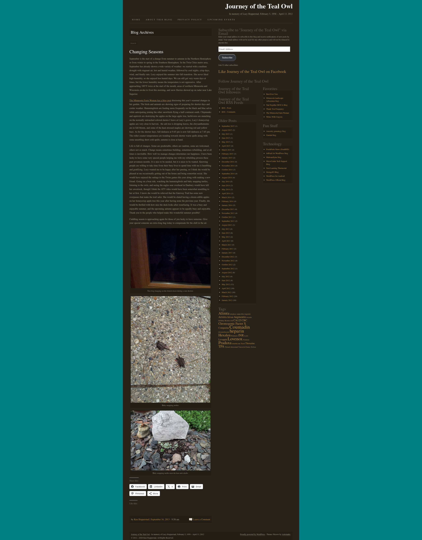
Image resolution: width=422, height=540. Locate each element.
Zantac (247, 347)
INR (241, 335)
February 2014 (227, 201)
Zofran (253, 347)
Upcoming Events (221, 19)
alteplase (233, 314)
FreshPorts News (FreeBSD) (277, 149)
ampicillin (240, 314)
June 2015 (226, 138)
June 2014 (226, 185)
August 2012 (227, 272)
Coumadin (239, 327)
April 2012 (226, 288)
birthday (221, 320)
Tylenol (227, 347)
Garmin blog (271, 135)
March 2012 (226, 292)
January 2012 (227, 300)
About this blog (159, 19)
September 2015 (228, 126)
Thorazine (250, 343)
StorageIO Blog (272, 172)
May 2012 (226, 284)
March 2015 (226, 149)
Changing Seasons (146, 51)
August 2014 (227, 177)
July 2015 (225, 134)
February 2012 (227, 296)
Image (133, 43)
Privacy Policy (190, 19)
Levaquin (222, 339)
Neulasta (246, 340)
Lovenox (235, 338)
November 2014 (228, 165)
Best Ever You (272, 94)
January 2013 (227, 252)
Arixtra (222, 317)
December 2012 (228, 256)
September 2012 (228, 268)
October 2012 (227, 264)
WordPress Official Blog (275, 180)
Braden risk (229, 320)
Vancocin (241, 347)
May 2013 (226, 236)
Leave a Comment (201, 519)
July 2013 (225, 229)
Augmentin (240, 317)
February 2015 (227, 153)
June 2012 (226, 280)
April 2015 (226, 145)
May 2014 (226, 189)
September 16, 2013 (160, 519)
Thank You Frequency (275, 109)
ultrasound (234, 347)
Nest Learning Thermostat (276, 168)
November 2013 (228, 213)
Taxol (243, 343)
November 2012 (228, 260)
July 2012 (225, 276)
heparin (237, 331)
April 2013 (226, 240)
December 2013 (228, 209)
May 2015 (226, 141)
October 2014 (227, 169)
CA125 (237, 320)
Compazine (223, 327)
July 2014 (225, 181)
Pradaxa (224, 342)
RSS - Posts (226, 108)
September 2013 (228, 221)
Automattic (286, 534)
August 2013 (227, 225)
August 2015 (227, 130)
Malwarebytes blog (273, 157)
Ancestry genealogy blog (276, 131)
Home (136, 19)
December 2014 (228, 161)
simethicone (236, 343)
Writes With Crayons (274, 116)
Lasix (246, 336)
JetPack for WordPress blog (277, 153)
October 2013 (227, 217)
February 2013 (227, 248)
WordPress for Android (275, 176)
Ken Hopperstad (141, 519)
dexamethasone (223, 332)
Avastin (249, 317)
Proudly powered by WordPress (252, 534)
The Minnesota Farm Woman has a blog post (150, 100)
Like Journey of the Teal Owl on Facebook (252, 71)
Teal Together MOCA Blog (276, 105)
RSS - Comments (228, 111)
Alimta (223, 313)
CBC (244, 320)
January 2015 (227, 157)
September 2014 (228, 173)
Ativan (230, 317)
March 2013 (226, 244)
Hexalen (224, 334)
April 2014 (226, 193)
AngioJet (247, 314)
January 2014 (227, 205)
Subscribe (227, 57)
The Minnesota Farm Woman (277, 112)
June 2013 (226, 232)
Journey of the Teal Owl (259, 6)
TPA (221, 346)
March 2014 (226, 197)
